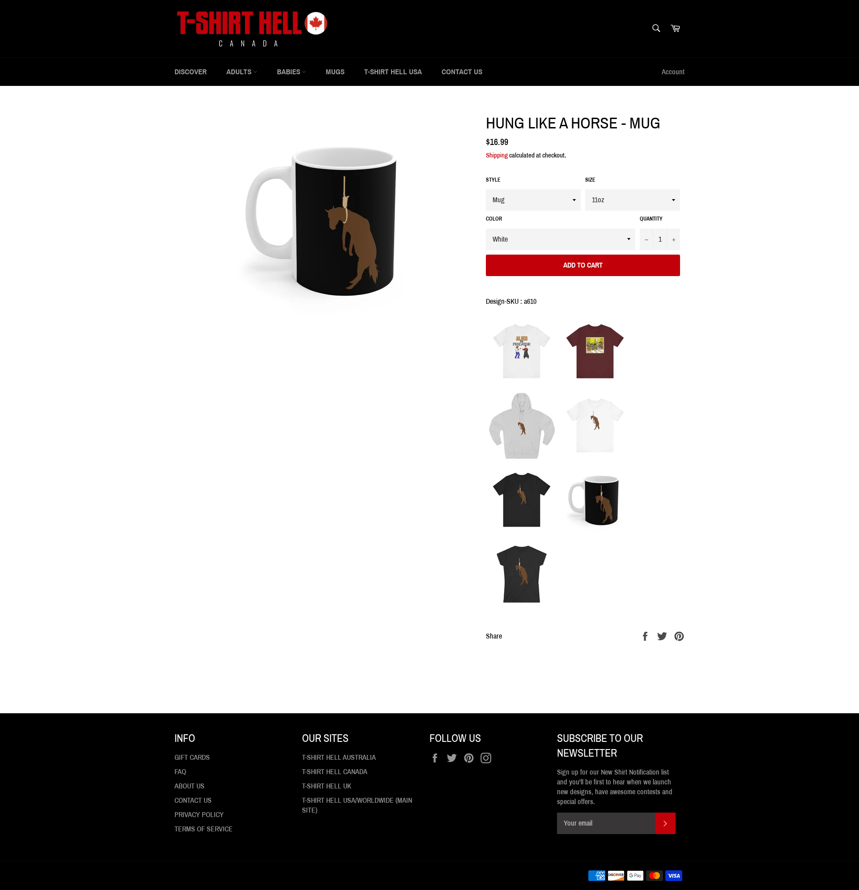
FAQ (180, 771)
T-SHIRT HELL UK (326, 786)
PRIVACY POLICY (199, 814)
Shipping (497, 155)
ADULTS (239, 72)
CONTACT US (462, 72)
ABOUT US (189, 786)
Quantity (651, 219)
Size (590, 180)
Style (493, 180)
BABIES (289, 72)
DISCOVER (190, 72)
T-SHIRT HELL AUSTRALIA (339, 757)
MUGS (335, 72)
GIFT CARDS (192, 757)
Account (673, 72)
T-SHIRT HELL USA (393, 72)
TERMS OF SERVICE (203, 829)
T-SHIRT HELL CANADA (334, 771)
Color (494, 219)
